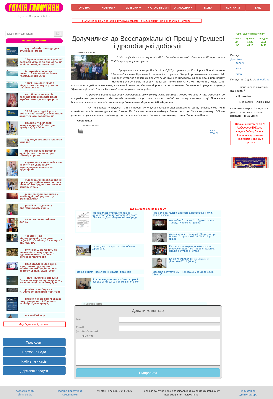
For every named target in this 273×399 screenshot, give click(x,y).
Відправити (148, 372)
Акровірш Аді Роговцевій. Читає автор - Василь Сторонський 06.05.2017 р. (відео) (192, 236)
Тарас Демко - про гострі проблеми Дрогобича (113, 247)
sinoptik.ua (263, 79)
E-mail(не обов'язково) (87, 329)
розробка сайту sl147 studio (25, 392)
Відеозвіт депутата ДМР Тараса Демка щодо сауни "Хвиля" (183, 272)
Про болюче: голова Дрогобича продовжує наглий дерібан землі (182, 213)
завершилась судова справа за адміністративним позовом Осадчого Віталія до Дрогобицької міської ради (114, 215)
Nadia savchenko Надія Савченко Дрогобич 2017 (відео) (189, 260)
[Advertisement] (148, 166)
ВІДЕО (208, 7)
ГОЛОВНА (83, 7)
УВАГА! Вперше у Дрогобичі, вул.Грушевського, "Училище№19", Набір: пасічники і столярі (136, 20)
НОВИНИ (108, 7)
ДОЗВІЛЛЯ (132, 7)
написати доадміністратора (248, 392)
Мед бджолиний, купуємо (34, 324)
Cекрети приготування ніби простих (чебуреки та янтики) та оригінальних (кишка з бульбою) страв (191, 248)
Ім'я (78, 319)
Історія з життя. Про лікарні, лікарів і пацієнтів (103, 271)
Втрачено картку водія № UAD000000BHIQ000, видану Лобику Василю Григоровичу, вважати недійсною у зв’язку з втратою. (250, 133)
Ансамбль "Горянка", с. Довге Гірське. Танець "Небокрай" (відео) (192, 221)
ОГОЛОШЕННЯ (183, 7)
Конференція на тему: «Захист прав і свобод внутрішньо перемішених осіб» (115, 280)
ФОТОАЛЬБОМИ (158, 7)
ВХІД (258, 7)
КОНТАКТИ (233, 7)
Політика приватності (69, 390)
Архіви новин (70, 394)
